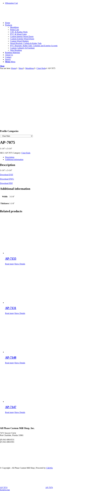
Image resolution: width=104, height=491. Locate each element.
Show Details (19, 264)
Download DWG (7, 179)
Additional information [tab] (14, 159)
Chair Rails (25, 153)
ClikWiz (49, 468)
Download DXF (6, 175)
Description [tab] (9, 157)
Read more (9, 264)
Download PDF (6, 183)
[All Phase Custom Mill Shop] (19, 18)
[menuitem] (54, 23)
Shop (2, 66)
